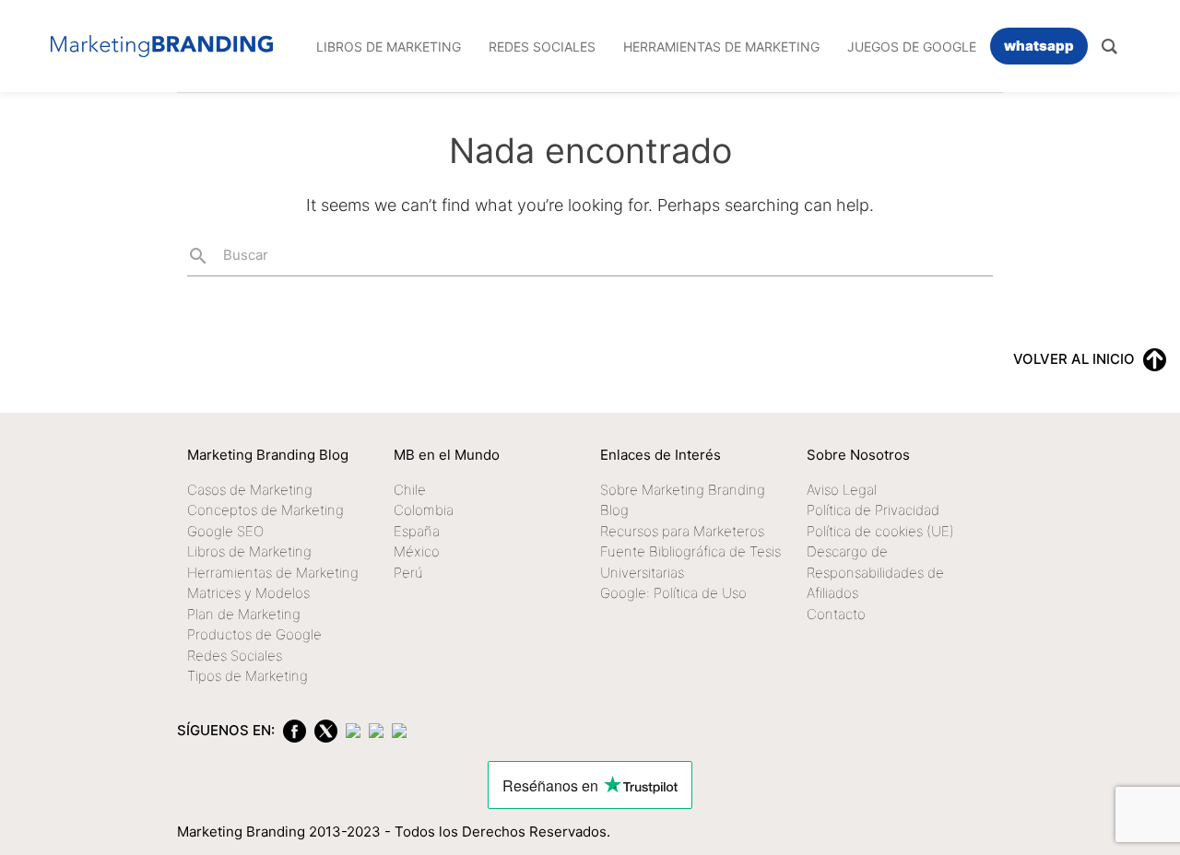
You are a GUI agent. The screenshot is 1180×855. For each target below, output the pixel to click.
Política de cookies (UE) (880, 531)
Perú (408, 572)
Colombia (424, 510)
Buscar (227, 256)
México (417, 551)
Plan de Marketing (244, 614)
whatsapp (1039, 45)
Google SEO (225, 531)
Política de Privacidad (873, 510)
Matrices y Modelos (248, 593)
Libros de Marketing (249, 551)
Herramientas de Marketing (273, 572)
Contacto (836, 614)
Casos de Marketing (250, 489)
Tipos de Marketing (247, 676)
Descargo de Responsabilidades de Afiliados (875, 572)
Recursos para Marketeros (682, 531)
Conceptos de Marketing (265, 510)
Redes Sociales (234, 655)
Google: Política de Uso (673, 593)
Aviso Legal (842, 489)
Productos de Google (254, 634)
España (417, 531)
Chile (410, 489)
